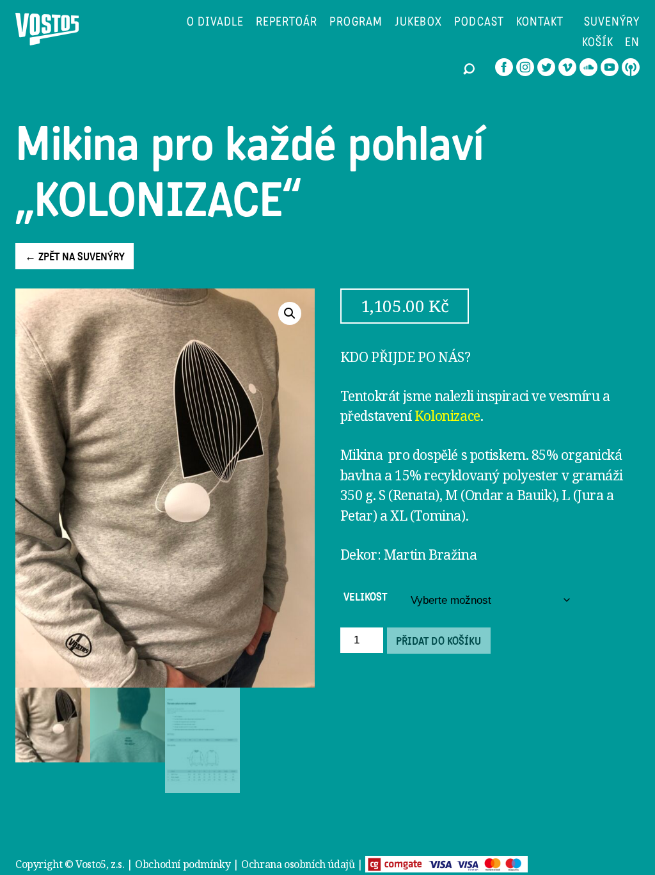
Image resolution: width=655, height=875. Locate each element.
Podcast (479, 23)
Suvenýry (612, 23)
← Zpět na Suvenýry (75, 257)
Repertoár (287, 23)
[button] (289, 313)
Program (356, 23)
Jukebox (419, 23)
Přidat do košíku (438, 641)
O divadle (215, 23)
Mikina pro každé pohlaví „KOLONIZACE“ (249, 172)
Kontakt (540, 23)
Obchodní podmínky (182, 864)
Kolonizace (447, 416)
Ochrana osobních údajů (297, 864)
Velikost (365, 597)
